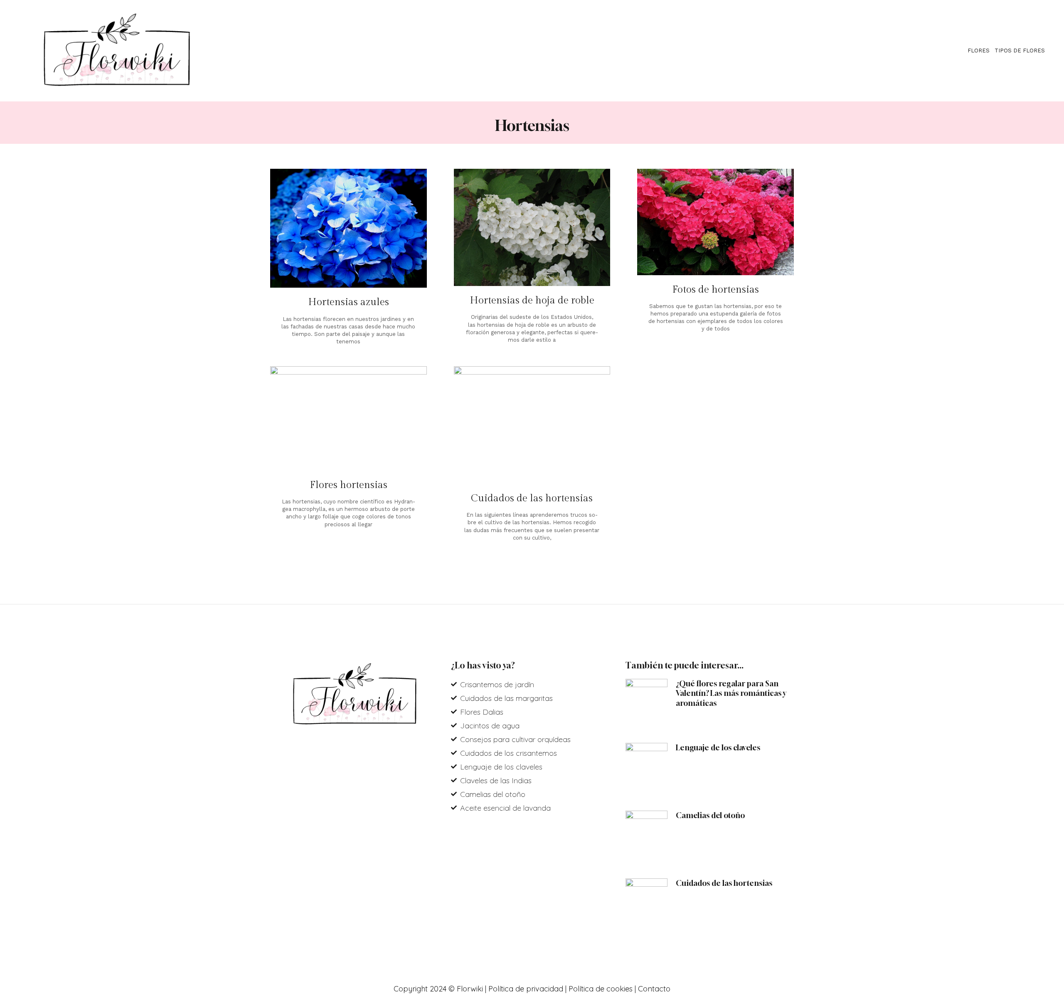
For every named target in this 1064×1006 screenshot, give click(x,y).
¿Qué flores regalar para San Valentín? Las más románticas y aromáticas (731, 693)
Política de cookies (601, 989)
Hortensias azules (348, 302)
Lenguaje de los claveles (718, 747)
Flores (979, 50)
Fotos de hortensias (715, 290)
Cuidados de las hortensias (532, 498)
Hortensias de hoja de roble (532, 300)
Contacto (654, 989)
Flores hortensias (348, 485)
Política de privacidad (525, 989)
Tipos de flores (1020, 50)
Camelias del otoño (710, 815)
